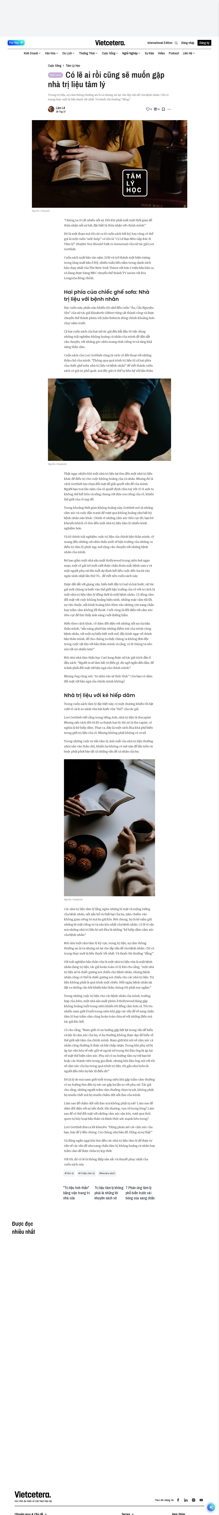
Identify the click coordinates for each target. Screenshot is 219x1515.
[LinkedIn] (186, 1500)
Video (161, 53)
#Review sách (107, 1173)
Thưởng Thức (87, 53)
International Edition (159, 43)
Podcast (174, 53)
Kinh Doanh (31, 53)
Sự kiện (149, 53)
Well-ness (55, 75)
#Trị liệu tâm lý (86, 1173)
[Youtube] (201, 1500)
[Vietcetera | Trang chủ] (110, 42)
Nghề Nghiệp (130, 53)
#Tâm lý (69, 1173)
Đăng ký (204, 43)
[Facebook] (178, 1500)
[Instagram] (193, 1500)
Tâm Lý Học (73, 65)
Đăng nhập (187, 43)
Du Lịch (67, 53)
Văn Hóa (50, 53)
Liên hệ (187, 53)
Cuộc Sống (108, 53)
